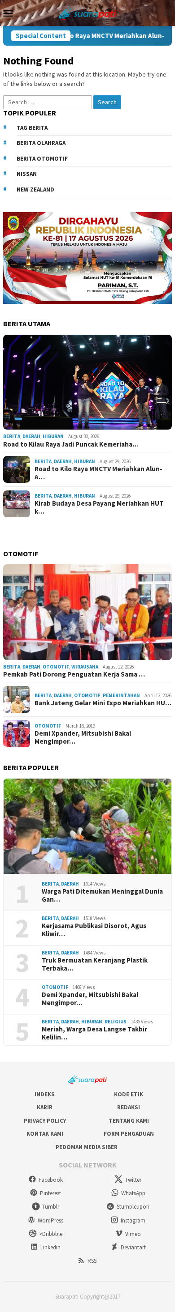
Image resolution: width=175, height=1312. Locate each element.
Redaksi (128, 1107)
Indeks (45, 1094)
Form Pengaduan (129, 1133)
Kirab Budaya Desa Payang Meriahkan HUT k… (99, 507)
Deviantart (133, 1247)
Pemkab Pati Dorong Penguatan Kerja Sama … (74, 674)
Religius (116, 1021)
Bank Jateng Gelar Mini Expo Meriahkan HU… (103, 703)
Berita (11, 436)
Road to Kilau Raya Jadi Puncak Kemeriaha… (71, 444)
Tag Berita (32, 128)
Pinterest (50, 1193)
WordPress (50, 1220)
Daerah (31, 436)
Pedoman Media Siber (87, 1147)
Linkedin (50, 1247)
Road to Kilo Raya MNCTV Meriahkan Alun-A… (98, 473)
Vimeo (133, 1234)
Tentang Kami (129, 1121)
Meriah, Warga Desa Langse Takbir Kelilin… (94, 1033)
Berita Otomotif (42, 158)
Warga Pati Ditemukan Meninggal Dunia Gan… (102, 895)
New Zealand (35, 189)
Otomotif (56, 667)
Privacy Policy (45, 1121)
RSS (92, 1261)
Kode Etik (128, 1094)
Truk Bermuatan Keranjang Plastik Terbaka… (95, 964)
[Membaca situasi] (88, 12)
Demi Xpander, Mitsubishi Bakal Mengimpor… (83, 737)
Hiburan (53, 436)
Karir (44, 1107)
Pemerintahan (121, 695)
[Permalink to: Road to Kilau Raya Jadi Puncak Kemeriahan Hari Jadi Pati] (87, 382)
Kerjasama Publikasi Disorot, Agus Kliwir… (94, 930)
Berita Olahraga (41, 143)
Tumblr (50, 1206)
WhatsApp (133, 1193)
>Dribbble (50, 1234)
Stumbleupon (133, 1206)
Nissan (27, 174)
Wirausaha (84, 667)
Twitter (133, 1180)
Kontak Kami (44, 1133)
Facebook (51, 1180)
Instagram (133, 1220)
